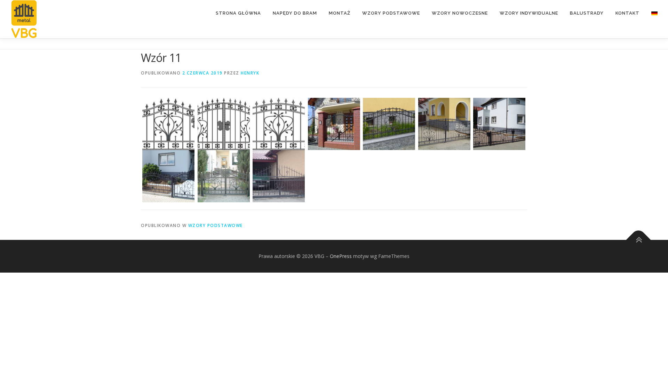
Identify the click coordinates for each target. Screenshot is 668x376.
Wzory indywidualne (529, 13)
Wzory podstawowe (391, 13)
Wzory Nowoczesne (460, 13)
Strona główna (238, 13)
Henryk (250, 73)
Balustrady (587, 13)
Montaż (339, 13)
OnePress (341, 256)
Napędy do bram (295, 13)
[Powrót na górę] (638, 239)
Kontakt (627, 13)
